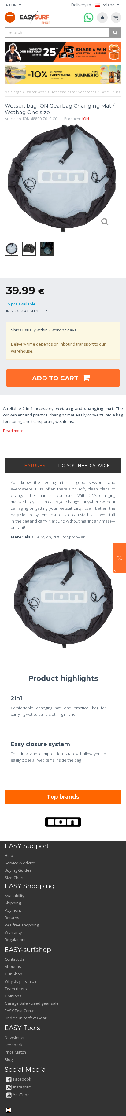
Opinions (13, 996)
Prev (11, 179)
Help (9, 855)
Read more (13, 430)
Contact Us (14, 959)
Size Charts (15, 877)
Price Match (15, 1052)
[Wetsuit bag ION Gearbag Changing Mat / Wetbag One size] (61, 179)
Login (102, 17)
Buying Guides (18, 870)
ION (85, 118)
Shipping (13, 903)
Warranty (13, 932)
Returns (12, 917)
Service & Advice (20, 863)
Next (112, 179)
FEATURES (33, 465)
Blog (9, 1059)
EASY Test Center (20, 1010)
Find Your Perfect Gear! (26, 1018)
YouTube (21, 1094)
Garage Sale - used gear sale (32, 1003)
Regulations (16, 939)
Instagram (22, 1087)
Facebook (22, 1079)
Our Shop (13, 974)
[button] (119, 558)
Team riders (16, 988)
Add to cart (56, 378)
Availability (14, 895)
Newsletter (15, 1037)
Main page (13, 92)
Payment (13, 910)
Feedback (14, 1045)
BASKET (116, 17)
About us (13, 966)
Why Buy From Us (21, 981)
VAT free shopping (22, 925)
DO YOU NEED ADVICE (84, 465)
